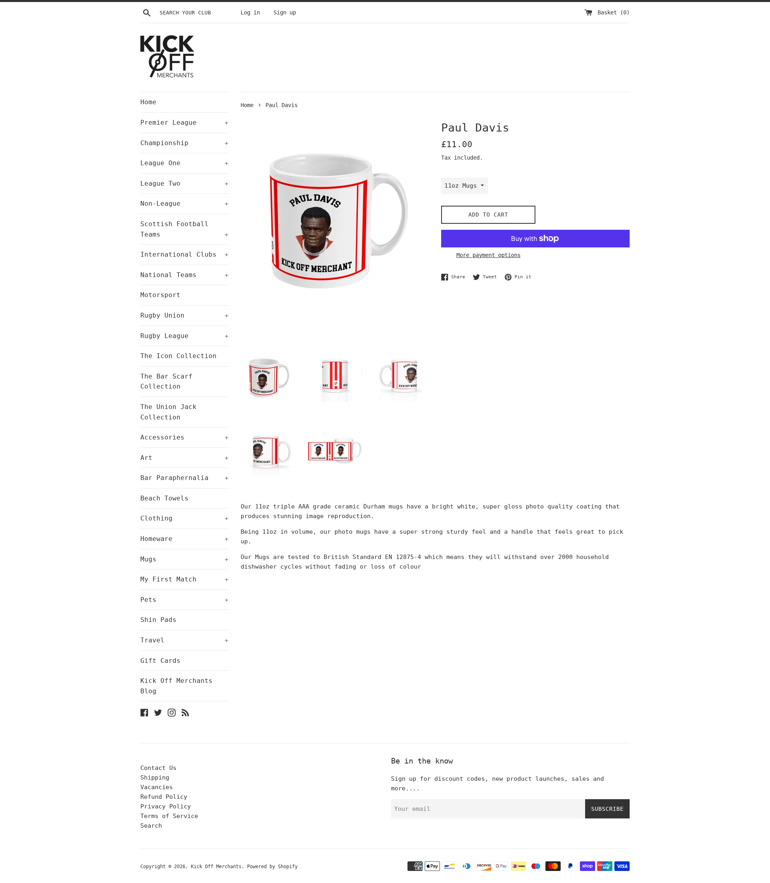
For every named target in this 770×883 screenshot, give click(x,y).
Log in (250, 12)
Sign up (285, 12)
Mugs (184, 559)
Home (148, 102)
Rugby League (184, 336)
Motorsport (160, 295)
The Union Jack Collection (168, 412)
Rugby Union (184, 315)
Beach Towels (164, 498)
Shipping (154, 777)
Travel (184, 640)
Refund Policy (163, 796)
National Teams (184, 275)
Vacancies (156, 787)
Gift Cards (160, 660)
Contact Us (158, 768)
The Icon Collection (178, 356)
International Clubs (184, 254)
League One (184, 163)
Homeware (184, 539)
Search (151, 825)
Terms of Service (169, 816)
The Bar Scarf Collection (166, 382)
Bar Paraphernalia (184, 478)
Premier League (184, 122)
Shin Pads (158, 620)
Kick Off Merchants (216, 866)
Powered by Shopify (272, 866)
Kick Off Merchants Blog (176, 686)
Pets (184, 600)
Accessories (184, 437)
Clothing (184, 518)
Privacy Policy (165, 806)
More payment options (488, 255)
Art (184, 458)
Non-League (184, 203)
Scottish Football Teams (184, 229)
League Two (184, 183)
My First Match (184, 579)
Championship (184, 143)
